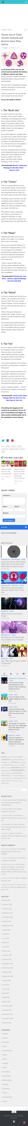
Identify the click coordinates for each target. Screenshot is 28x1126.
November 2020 (8, 968)
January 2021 (7, 959)
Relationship (5, 775)
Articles (5, 1038)
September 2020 (8, 976)
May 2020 (6, 993)
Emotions (17, 759)
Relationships (7, 1080)
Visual (20, 781)
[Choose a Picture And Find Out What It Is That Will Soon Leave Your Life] (4, 709)
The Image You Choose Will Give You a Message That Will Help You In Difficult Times (17, 726)
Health (5, 1055)
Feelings (9, 762)
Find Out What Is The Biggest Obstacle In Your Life (17, 699)
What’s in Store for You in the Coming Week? (6, 471)
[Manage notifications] (24, 1122)
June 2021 (6, 938)
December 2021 (8, 913)
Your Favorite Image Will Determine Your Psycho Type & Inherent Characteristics (17, 686)
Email (17, 506)
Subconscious (18, 778)
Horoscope (16, 765)
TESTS (10, 30)
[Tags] (23, 674)
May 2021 (6, 942)
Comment (6, 495)
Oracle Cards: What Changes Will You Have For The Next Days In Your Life (15, 398)
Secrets (11, 775)
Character (5, 759)
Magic (9, 767)
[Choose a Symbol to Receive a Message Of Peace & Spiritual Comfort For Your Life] (4, 737)
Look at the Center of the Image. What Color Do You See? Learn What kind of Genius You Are (13, 564)
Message (15, 767)
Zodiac (5, 1101)
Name (5, 506)
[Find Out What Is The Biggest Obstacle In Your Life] (4, 697)
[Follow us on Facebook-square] (26, 527)
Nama (5, 48)
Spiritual (15, 585)
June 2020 (6, 989)
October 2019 (7, 1023)
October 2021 (7, 921)
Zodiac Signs (5, 783)
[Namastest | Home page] (4, 2)
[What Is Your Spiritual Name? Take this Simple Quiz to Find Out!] (14, 577)
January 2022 (7, 909)
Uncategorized (7, 1097)
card (17, 757)
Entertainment (4, 762)
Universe (17, 780)
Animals (5, 1034)
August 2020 (7, 980)
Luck (6, 767)
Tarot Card (8, 780)
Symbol (22, 449)
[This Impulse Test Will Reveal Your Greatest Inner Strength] (14, 627)
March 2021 (6, 951)
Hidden (11, 765)
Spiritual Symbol (14, 449)
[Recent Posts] (4, 674)
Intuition (20, 765)
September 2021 (8, 926)
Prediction (3, 773)
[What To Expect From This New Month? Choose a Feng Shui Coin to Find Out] (20, 464)
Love (3, 767)
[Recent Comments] (17, 674)
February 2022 (7, 904)
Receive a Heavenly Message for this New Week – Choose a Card (15, 167)
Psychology (16, 559)
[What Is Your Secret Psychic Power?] (14, 603)
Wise (3, 452)
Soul (14, 775)
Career (5, 1046)
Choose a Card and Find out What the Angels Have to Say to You (14, 887)
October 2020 (7, 972)
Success (24, 778)
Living (3, 30)
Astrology (12, 757)
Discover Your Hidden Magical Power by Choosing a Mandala (13, 851)
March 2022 (6, 900)
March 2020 (6, 1002)
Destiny (12, 759)
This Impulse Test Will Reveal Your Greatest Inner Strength (12, 638)
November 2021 (8, 917)
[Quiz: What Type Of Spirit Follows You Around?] (14, 651)
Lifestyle (5, 1063)
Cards (20, 757)
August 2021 (7, 930)
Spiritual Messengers (9, 778)
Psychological (10, 773)
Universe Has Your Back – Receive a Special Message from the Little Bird (14, 278)
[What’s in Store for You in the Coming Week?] (7, 464)
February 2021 (7, 955)
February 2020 (7, 1006)
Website (5, 513)
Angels (8, 757)
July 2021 (6, 934)
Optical (7, 770)
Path (10, 770)
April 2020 (6, 997)
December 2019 (8, 1014)
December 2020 (8, 964)
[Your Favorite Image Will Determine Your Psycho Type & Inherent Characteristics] (4, 680)
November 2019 (8, 1018)
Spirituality (6, 1088)
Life (23, 765)
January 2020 (7, 1010)
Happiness (7, 765)
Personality (5, 559)
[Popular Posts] (11, 674)
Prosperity (5, 449)
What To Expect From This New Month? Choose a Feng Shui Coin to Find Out (19, 473)
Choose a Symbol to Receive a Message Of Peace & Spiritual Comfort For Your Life (16, 741)
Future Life (20, 762)
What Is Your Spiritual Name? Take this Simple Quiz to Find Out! (12, 590)
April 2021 (6, 947)
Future (19, 446)
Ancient (13, 446)
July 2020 (6, 985)
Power (25, 770)
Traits (12, 781)
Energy (23, 759)
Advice (8, 446)
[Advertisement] (14, 6)
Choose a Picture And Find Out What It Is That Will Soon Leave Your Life (17, 712)
